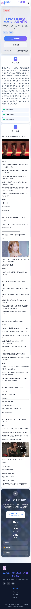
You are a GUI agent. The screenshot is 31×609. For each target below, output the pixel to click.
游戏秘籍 (15, 595)
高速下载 (15, 597)
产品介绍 (15, 592)
